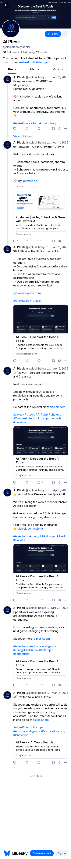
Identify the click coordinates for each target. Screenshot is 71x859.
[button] (6, 5)
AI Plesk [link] (19, 77)
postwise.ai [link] (30, 181)
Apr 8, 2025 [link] (60, 490)
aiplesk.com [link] (57, 407)
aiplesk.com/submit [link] (30, 528)
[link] (11, 52)
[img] (35, 14)
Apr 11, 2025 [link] (59, 77)
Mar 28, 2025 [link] (59, 607)
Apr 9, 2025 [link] (60, 368)
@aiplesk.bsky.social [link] (38, 77)
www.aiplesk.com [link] (29, 293)
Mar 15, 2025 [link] (59, 692)
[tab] (12, 70)
